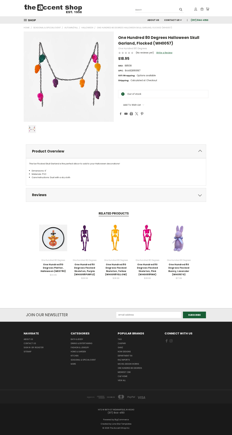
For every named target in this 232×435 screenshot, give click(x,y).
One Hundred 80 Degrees (130, 368)
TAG (120, 339)
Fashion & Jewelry (80, 347)
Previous (224, 425)
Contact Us (172, 20)
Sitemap (27, 351)
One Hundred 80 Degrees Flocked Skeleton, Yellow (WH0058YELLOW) (116, 269)
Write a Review (164, 52)
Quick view (53, 234)
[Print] (131, 113)
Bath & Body (77, 339)
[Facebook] (120, 113)
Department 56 (125, 355)
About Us (153, 20)
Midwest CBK (124, 372)
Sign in (27, 347)
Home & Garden (78, 351)
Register (39, 347)
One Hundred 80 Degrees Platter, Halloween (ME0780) (53, 268)
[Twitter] (136, 113)
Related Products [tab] (114, 213)
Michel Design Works (128, 364)
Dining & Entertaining (81, 343)
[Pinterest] (142, 113)
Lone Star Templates (121, 424)
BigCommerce (122, 419)
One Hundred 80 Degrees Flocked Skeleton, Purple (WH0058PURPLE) (84, 269)
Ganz (120, 347)
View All (122, 380)
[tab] (116, 151)
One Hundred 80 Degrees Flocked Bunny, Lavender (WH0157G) (178, 269)
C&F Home (122, 376)
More (73, 364)
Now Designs (124, 351)
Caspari (122, 343)
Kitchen (74, 355)
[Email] (126, 113)
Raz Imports (124, 359)
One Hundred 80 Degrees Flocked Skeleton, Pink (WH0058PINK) (147, 269)
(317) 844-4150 (199, 20)
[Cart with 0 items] (207, 9)
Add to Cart (53, 240)
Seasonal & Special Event (83, 359)
